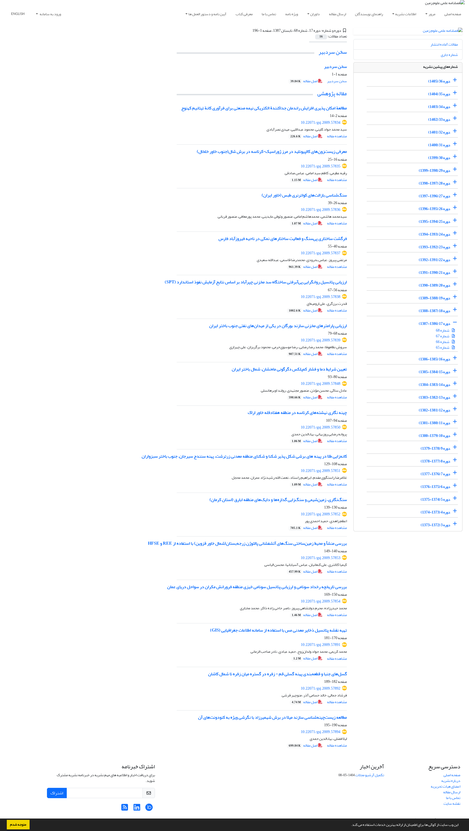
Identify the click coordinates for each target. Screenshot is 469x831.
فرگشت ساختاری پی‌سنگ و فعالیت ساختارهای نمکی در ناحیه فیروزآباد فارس (282, 238)
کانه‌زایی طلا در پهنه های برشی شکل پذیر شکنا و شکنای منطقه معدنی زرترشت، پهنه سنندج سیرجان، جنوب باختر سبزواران (244, 456)
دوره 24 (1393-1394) (434, 234)
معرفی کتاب (244, 14)
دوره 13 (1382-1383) (434, 397)
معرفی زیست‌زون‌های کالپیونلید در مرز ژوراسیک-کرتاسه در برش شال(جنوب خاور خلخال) (272, 151)
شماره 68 (443, 330)
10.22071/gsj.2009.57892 (320, 688)
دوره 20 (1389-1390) (434, 285)
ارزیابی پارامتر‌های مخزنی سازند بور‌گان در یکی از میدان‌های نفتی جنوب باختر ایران (278, 326)
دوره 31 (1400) (439, 145)
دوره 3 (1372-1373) (435, 525)
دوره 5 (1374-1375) (435, 499)
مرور (432, 14)
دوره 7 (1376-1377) (435, 474)
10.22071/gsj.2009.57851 (320, 470)
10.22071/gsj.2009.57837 (320, 253)
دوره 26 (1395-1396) (434, 208)
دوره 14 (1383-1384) (434, 384)
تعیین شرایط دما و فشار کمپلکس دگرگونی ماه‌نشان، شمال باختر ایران (289, 369)
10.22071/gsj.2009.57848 (320, 383)
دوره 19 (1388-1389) (434, 298)
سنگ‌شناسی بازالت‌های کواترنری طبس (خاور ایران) (304, 195)
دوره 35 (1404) (439, 94)
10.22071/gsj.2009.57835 (320, 166)
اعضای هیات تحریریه (445, 786)
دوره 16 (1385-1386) (434, 359)
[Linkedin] (137, 809)
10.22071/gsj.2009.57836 (320, 209)
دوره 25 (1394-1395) (434, 221)
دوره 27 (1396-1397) (434, 196)
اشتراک (56, 793)
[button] (349, 825)
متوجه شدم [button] (18, 824)
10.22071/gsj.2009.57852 (320, 514)
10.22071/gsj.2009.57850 (320, 427)
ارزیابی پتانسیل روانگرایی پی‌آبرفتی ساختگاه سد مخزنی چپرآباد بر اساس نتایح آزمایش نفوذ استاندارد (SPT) (256, 282)
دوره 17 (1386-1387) (434, 323)
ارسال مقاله (337, 14)
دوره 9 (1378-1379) (435, 448)
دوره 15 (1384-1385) (434, 372)
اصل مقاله (304, 81)
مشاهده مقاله (337, 136)
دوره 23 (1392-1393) (434, 247)
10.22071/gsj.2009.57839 (320, 340)
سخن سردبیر (333, 52)
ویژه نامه (291, 14)
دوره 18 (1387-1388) (434, 311)
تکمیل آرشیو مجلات (369, 775)
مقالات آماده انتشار (444, 44)
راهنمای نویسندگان (369, 14)
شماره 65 (443, 347)
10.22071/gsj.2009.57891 (320, 644)
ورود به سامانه (50, 14)
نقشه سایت (451, 803)
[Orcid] (149, 809)
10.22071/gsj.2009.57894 (320, 731)
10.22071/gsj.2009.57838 (320, 296)
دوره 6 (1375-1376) (435, 486)
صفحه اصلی (452, 14)
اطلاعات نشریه (405, 14)
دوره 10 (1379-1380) (434, 435)
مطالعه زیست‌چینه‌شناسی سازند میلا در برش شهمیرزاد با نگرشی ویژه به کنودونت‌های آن (272, 717)
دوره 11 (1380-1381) (434, 423)
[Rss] (125, 809)
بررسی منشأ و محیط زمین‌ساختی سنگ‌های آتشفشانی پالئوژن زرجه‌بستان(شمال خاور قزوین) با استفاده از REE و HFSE (247, 543)
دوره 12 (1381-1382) (434, 410)
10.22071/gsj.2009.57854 (320, 601)
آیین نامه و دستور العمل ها (207, 14)
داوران (315, 14)
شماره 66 (443, 341)
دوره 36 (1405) (439, 81)
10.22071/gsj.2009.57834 (320, 122)
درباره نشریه (450, 780)
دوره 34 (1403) (439, 106)
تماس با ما (269, 14)
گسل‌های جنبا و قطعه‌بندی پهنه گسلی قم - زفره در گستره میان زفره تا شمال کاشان (277, 674)
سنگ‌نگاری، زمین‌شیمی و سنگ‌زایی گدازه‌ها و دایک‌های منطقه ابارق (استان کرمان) (278, 500)
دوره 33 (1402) (439, 119)
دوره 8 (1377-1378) (435, 461)
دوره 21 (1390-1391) (434, 272)
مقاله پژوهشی (332, 93)
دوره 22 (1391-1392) (434, 260)
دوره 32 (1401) (439, 132)
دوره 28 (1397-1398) (434, 183)
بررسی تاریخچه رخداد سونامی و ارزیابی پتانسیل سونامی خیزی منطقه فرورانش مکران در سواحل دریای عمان (257, 587)
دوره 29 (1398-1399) (434, 170)
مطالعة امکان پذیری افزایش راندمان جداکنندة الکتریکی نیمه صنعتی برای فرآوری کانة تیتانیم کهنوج (264, 108)
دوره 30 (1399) (439, 157)
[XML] (249, 30)
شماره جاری (449, 54)
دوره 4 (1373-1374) (435, 512)
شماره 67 (443, 336)
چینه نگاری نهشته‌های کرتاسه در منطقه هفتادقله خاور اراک (297, 412)
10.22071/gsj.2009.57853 (320, 558)
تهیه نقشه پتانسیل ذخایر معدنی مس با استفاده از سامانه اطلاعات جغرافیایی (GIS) (278, 630)
